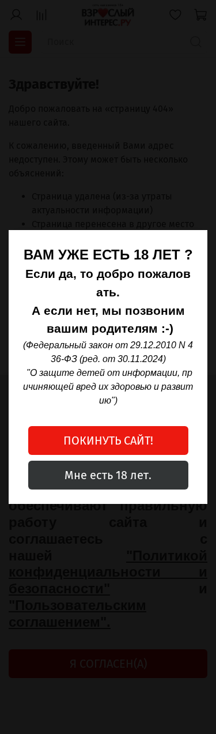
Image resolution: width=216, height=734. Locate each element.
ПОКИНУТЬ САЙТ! (108, 440)
